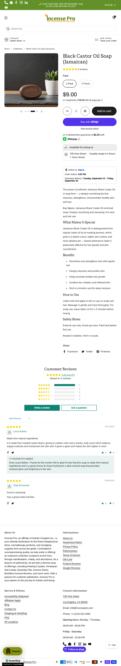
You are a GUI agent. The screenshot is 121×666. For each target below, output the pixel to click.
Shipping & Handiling (15, 613)
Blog (6, 604)
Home (6, 49)
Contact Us (10, 609)
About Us (68, 538)
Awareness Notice (72, 542)
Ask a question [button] (79, 407)
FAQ (6, 617)
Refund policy (70, 551)
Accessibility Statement (16, 596)
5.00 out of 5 (68, 375)
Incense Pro (29, 662)
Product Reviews (72, 563)
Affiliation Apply (12, 600)
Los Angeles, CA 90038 (75, 602)
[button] (114, 18)
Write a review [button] (42, 407)
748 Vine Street (71, 596)
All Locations (11, 622)
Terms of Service (71, 555)
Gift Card (67, 559)
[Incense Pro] (59, 18)
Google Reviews (71, 568)
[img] (14, 427)
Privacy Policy (70, 546)
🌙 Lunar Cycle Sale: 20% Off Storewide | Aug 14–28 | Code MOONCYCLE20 (60, 5)
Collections (17, 49)
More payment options (90, 128)
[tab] (77, 157)
